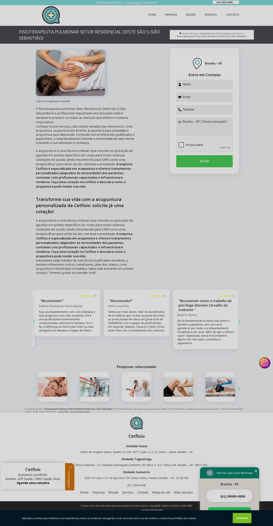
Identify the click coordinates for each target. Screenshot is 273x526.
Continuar (242, 518)
